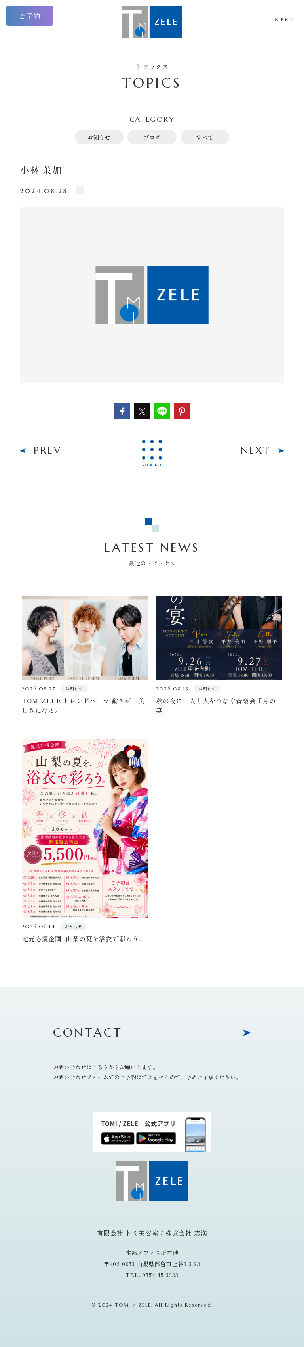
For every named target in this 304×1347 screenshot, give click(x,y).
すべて (204, 137)
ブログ (152, 137)
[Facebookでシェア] (122, 411)
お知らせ (99, 137)
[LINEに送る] (162, 411)
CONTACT (88, 1033)
